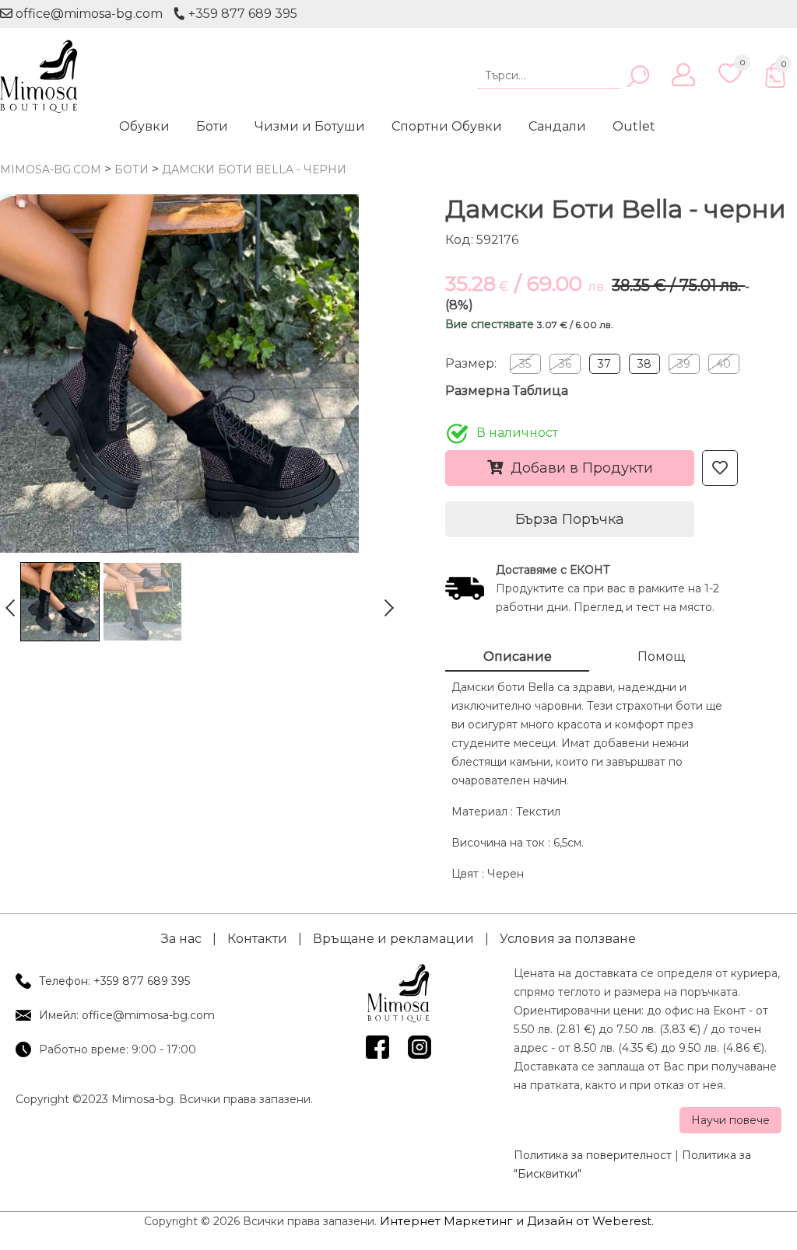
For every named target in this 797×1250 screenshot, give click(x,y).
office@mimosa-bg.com (87, 13)
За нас (181, 938)
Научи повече (730, 1120)
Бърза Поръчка (569, 519)
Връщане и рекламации (393, 938)
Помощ (661, 656)
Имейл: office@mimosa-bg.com (127, 1015)
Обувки (144, 126)
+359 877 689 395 (241, 13)
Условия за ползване (568, 938)
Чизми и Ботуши (310, 126)
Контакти (257, 938)
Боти (212, 126)
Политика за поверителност (593, 1155)
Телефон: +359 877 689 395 (114, 981)
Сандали (557, 126)
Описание (517, 656)
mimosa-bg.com (50, 169)
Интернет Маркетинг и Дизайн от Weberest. (517, 1220)
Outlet (634, 126)
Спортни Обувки (446, 126)
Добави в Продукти (582, 468)
